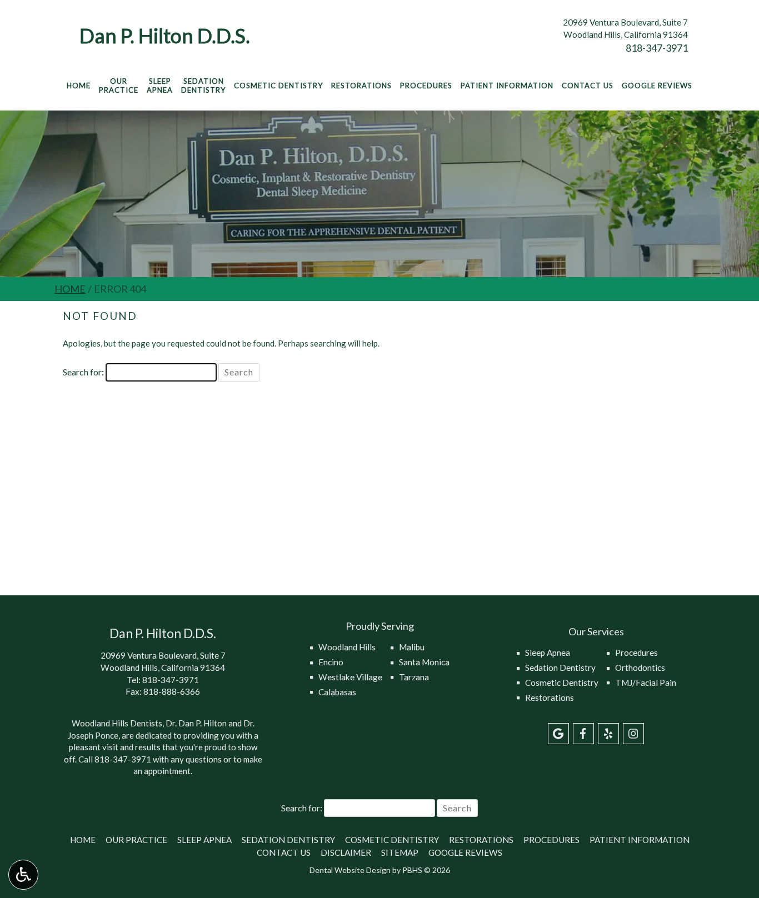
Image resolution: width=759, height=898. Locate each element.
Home (79, 85)
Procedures (426, 85)
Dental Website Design (350, 870)
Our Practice (136, 840)
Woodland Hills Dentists (117, 723)
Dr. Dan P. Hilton (196, 723)
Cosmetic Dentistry (278, 85)
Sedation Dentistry (560, 668)
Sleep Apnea (547, 653)
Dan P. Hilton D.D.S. (164, 35)
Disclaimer (346, 852)
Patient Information (507, 85)
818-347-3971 (657, 48)
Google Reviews (657, 85)
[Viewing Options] (23, 875)
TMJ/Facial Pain (645, 683)
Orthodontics (640, 668)
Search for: (83, 372)
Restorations (361, 85)
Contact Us (587, 85)
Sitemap (399, 852)
